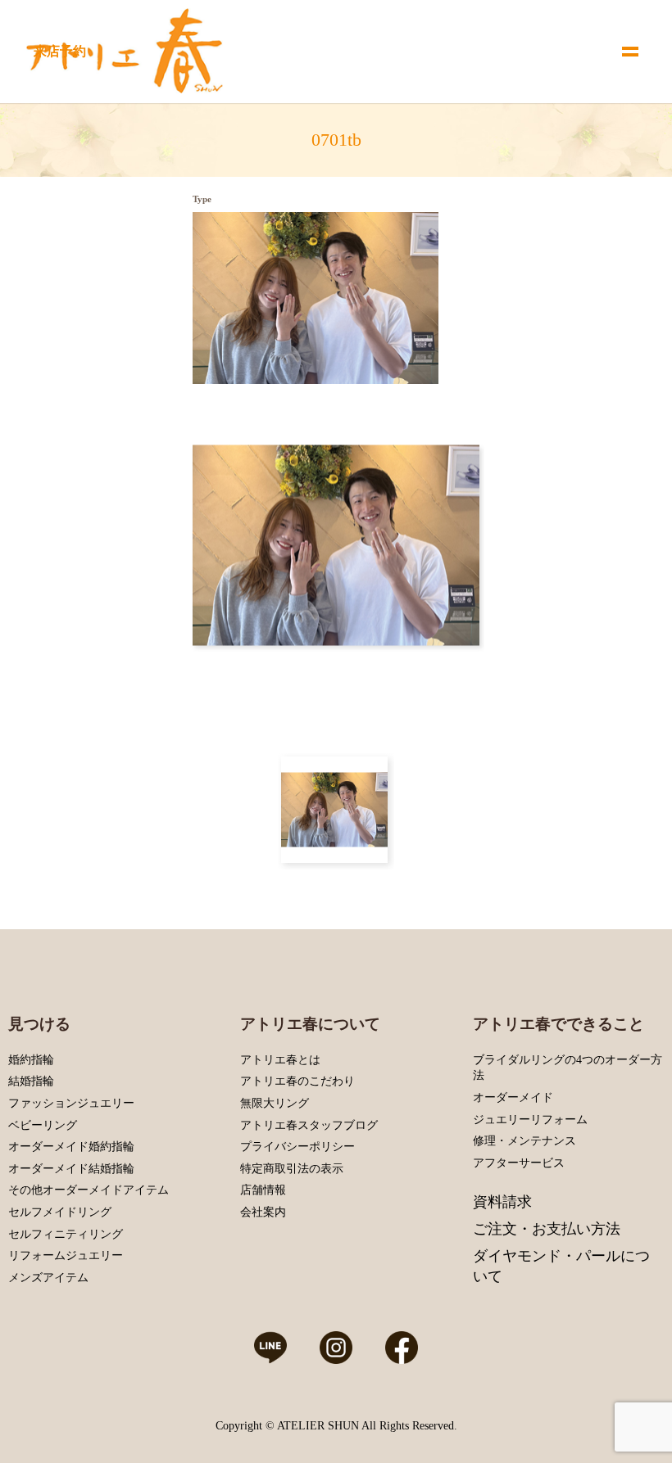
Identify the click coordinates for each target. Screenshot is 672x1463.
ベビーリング (42, 1125)
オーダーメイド (513, 1097)
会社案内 (263, 1212)
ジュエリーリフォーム (530, 1119)
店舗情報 (263, 1190)
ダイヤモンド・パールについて (561, 1266)
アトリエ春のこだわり (297, 1081)
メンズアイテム (48, 1277)
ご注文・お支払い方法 (546, 1229)
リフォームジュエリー (65, 1255)
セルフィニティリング (65, 1234)
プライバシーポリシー (297, 1146)
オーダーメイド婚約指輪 (71, 1146)
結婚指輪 (31, 1081)
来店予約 (60, 51)
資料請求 (502, 1202)
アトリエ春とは (280, 1060)
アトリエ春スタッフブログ (309, 1125)
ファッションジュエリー (71, 1103)
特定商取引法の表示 (291, 1169)
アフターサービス (519, 1163)
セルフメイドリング (59, 1212)
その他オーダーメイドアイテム (88, 1190)
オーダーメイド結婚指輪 (71, 1169)
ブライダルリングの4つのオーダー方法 (567, 1068)
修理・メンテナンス (524, 1141)
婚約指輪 (31, 1060)
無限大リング (274, 1103)
